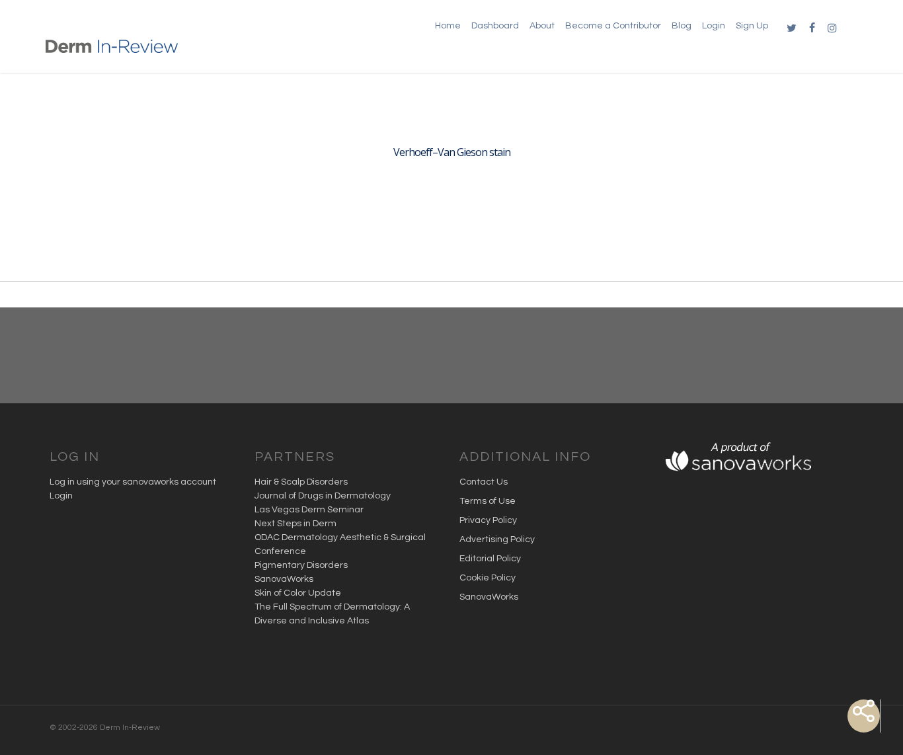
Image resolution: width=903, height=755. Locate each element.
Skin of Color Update (298, 593)
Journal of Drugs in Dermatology (323, 495)
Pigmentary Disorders (301, 565)
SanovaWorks (284, 579)
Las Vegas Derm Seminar (309, 509)
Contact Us (483, 482)
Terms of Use (487, 501)
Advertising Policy (497, 539)
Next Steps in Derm (295, 523)
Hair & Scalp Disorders (301, 482)
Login (61, 495)
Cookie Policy (487, 577)
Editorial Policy (490, 558)
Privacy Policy (488, 520)
